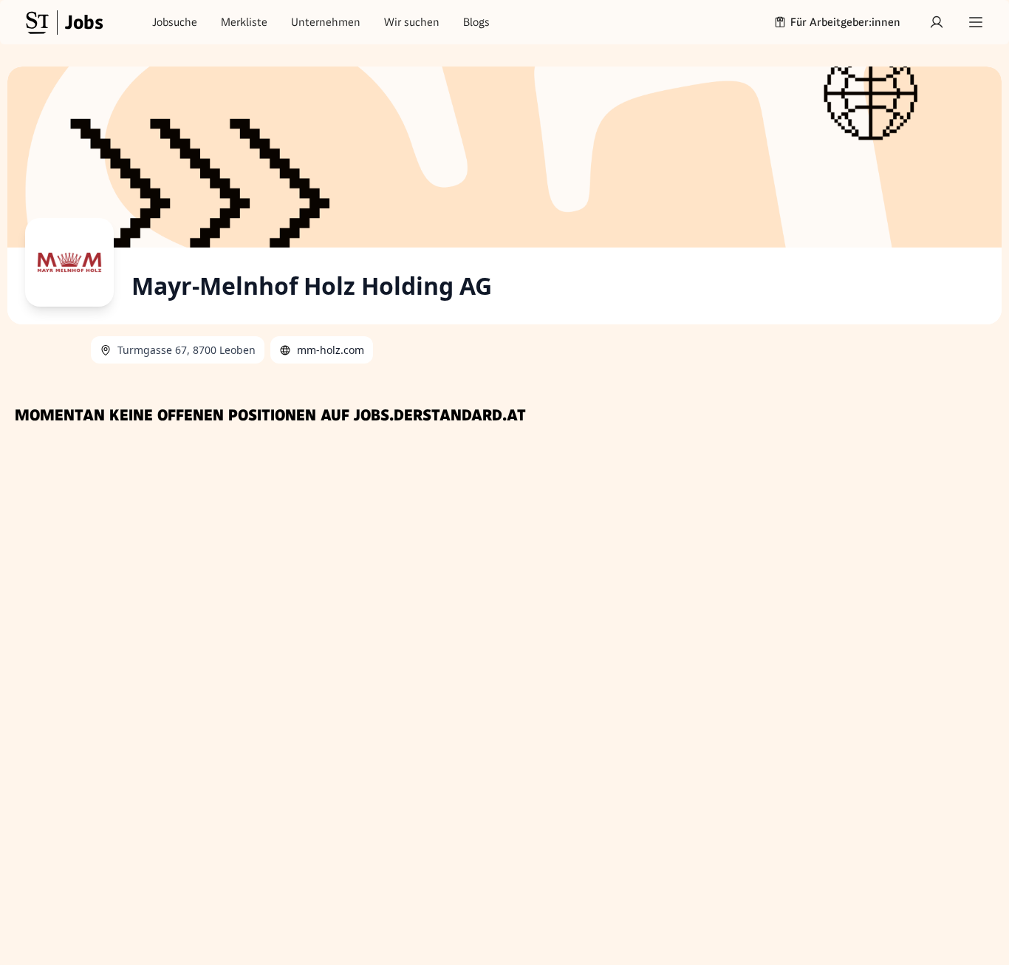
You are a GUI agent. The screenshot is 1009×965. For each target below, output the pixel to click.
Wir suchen (411, 22)
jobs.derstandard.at (440, 415)
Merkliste (244, 22)
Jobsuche (174, 22)
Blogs (476, 22)
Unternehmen (325, 22)
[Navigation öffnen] (975, 22)
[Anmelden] (936, 22)
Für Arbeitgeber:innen (845, 22)
